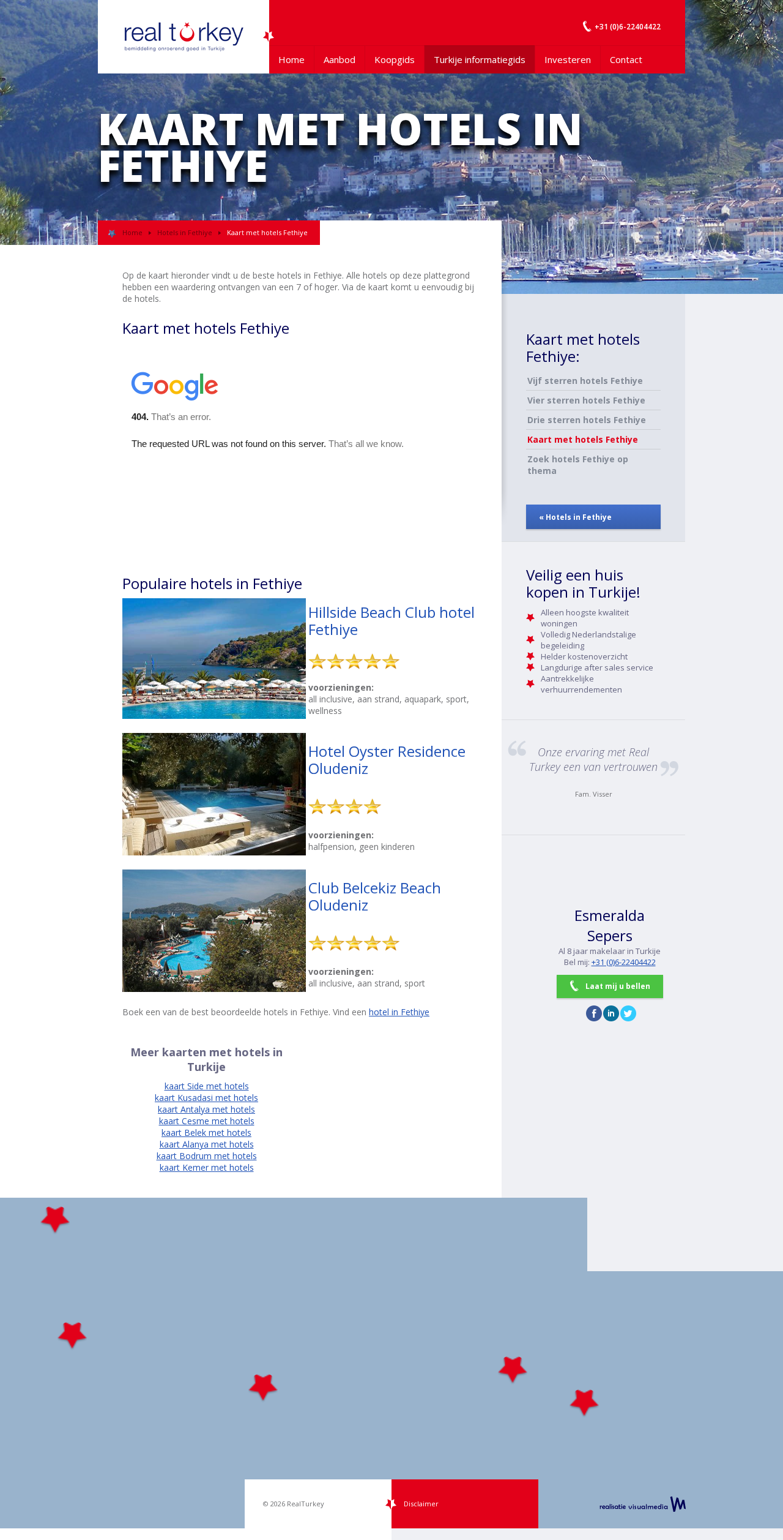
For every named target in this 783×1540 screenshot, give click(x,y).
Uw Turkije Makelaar (183, 36)
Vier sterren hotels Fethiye (586, 400)
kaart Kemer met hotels (207, 1167)
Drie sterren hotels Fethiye (586, 420)
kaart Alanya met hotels (207, 1144)
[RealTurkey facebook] (594, 1013)
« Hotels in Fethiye (575, 517)
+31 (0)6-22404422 (624, 961)
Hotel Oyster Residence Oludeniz (387, 759)
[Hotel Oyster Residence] (214, 852)
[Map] (391, 1363)
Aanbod (339, 59)
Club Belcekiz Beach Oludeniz (374, 896)
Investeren (567, 59)
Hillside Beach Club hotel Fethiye (391, 620)
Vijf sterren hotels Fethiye (585, 380)
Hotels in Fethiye (184, 232)
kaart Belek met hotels (206, 1132)
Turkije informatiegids (479, 59)
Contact (626, 59)
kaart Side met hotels (207, 1086)
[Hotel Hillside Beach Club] (214, 715)
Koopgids (394, 59)
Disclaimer (421, 1503)
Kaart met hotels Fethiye (582, 439)
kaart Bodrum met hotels (207, 1156)
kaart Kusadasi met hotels (206, 1097)
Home (291, 59)
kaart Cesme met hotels (206, 1121)
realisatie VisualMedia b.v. (642, 1504)
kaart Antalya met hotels (206, 1109)
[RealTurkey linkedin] (611, 1013)
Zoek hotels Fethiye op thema (577, 464)
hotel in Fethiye (399, 1012)
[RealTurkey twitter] (628, 1013)
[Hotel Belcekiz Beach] (214, 988)
